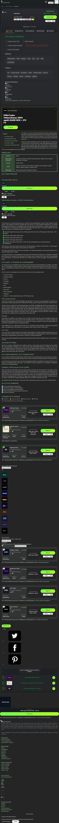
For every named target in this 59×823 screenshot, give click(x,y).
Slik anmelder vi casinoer (7, 742)
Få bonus (10, 127)
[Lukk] (54, 109)
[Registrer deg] (57, 2)
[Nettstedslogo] (23, 2)
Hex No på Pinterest (6, 777)
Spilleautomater (11, 58)
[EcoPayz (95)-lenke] (18, 19)
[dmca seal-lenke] (2, 788)
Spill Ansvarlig (4, 811)
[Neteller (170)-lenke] (33, 19)
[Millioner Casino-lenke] (5, 707)
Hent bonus (29, 188)
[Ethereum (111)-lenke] (21, 19)
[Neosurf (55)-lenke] (30, 19)
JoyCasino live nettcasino (11, 141)
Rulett (18, 58)
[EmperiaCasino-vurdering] (12, 451)
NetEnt (30, 72)
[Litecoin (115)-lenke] (24, 19)
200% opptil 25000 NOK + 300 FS (29, 710)
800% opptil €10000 (33, 555)
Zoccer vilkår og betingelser (41, 619)
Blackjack (24, 58)
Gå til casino (50, 17)
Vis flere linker (29, 814)
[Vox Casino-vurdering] (12, 592)
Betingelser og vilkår (6, 810)
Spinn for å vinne (6, 468)
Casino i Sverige (5, 765)
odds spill (23, 139)
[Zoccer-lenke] (6, 612)
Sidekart (3, 803)
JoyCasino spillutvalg (10, 138)
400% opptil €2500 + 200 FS (33, 413)
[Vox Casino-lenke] (6, 593)
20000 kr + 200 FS (51, 13)
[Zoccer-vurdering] (12, 611)
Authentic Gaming (5, 758)
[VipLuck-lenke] (6, 432)
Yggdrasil (34, 76)
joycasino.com (8, 86)
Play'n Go (45, 72)
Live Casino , (21, 100)
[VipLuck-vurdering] (12, 431)
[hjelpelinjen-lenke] (2, 795)
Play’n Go (3, 752)
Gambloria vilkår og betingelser (42, 581)
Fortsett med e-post (20, 546)
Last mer (5, 626)
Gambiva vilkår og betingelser (41, 562)
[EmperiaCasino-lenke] (6, 452)
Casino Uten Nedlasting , (11, 100)
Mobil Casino (27, 100)
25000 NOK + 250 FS (33, 574)
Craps (33, 58)
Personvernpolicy (5, 808)
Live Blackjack (11, 62)
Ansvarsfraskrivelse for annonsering (13, 401)
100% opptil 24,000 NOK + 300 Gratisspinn (33, 433)
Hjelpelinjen (15, 420)
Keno (38, 58)
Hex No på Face (5, 775)
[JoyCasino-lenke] (7, 16)
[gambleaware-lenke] (2, 791)
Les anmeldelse (25, 408)
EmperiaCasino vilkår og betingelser (43, 460)
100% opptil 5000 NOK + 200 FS (33, 612)
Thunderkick (28, 76)
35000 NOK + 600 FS (33, 593)
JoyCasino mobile (9, 143)
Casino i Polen (4, 770)
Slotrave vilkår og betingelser (41, 420)
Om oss (3, 806)
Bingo (29, 58)
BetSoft (3, 754)
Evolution (3, 751)
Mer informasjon (6, 821)
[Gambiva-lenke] (6, 555)
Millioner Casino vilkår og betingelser (41, 717)
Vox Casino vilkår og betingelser (42, 600)
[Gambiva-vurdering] (12, 553)
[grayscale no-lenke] (2, 798)
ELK (8, 72)
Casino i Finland (5, 768)
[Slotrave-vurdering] (12, 411)
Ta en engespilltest (6, 741)
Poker (42, 58)
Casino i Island (4, 767)
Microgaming (24, 72)
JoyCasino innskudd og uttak (12, 145)
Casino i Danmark (5, 764)
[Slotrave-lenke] (6, 413)
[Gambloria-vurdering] (12, 573)
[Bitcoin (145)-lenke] (15, 19)
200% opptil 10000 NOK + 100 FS (33, 452)
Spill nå (48, 411)
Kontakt (3, 805)
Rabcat (21, 76)
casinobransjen (25, 143)
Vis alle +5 (32, 17)
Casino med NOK (5, 739)
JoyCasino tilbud (9, 136)
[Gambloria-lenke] (6, 574)
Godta (15, 821)
